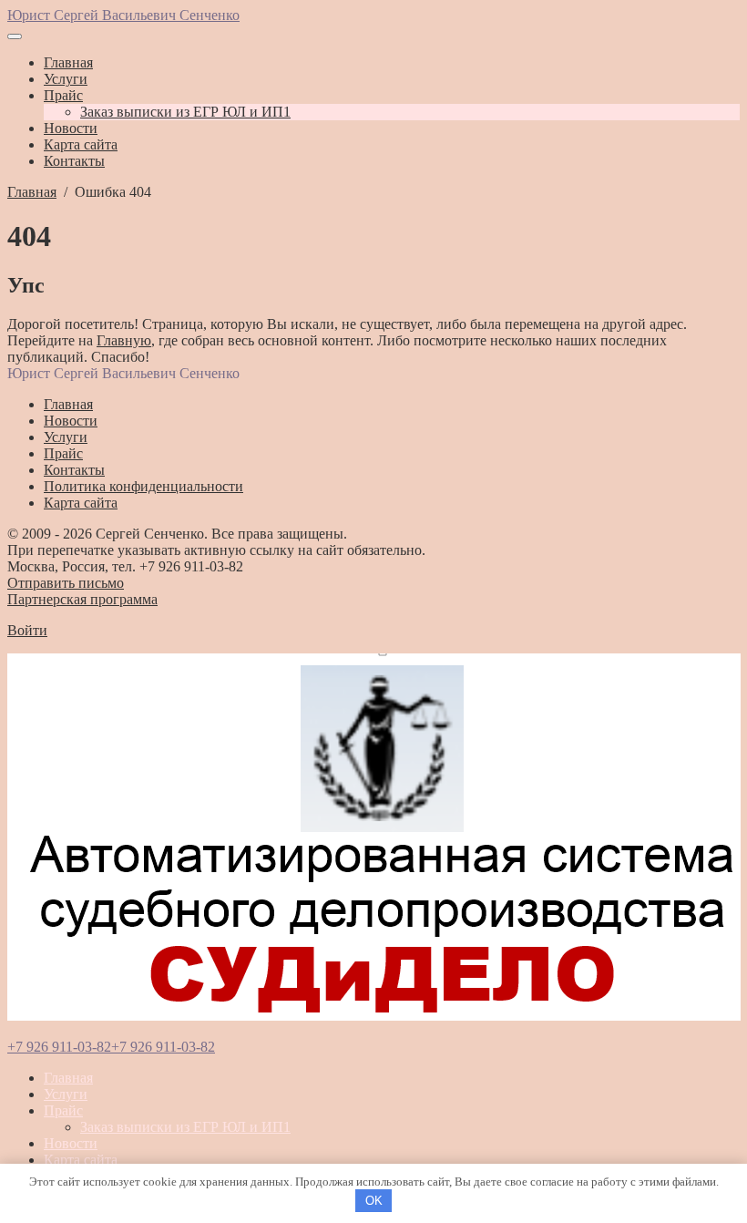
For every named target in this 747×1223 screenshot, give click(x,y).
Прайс (63, 1110)
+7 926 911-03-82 (59, 1046)
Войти (27, 630)
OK (374, 1201)
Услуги (65, 1094)
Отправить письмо (65, 583)
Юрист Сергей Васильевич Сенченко (123, 15)
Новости (70, 1143)
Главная (68, 1077)
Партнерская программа (82, 599)
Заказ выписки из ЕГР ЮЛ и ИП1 (185, 1127)
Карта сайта (81, 1159)
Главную (124, 340)
